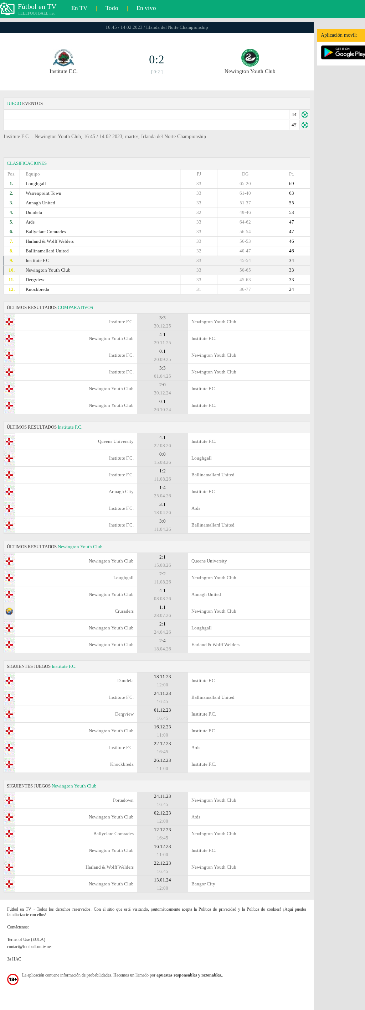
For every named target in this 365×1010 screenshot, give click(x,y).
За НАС (14, 959)
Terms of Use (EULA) (26, 939)
